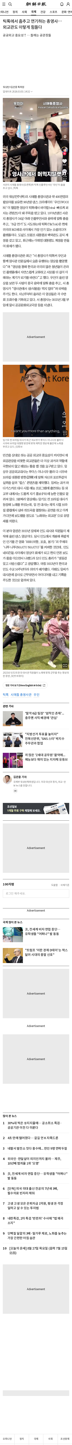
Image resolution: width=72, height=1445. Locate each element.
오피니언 (7, 1438)
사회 (50, 1438)
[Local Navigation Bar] (4, 4)
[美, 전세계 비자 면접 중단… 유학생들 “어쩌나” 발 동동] (13, 934)
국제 (36, 1438)
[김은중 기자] (7, 779)
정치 (22, 1438)
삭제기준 (64, 885)
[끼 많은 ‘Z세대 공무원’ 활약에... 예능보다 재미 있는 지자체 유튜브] (13, 760)
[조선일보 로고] (36, 4)
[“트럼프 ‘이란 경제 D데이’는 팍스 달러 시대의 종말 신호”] (13, 955)
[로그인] (68, 4)
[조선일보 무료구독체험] (36, 808)
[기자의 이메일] (15, 792)
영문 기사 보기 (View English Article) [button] (23, 685)
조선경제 (64, 1438)
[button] (4, 4)
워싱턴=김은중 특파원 (13, 87)
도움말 (54, 885)
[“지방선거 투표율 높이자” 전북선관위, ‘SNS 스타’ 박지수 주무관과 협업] (13, 739)
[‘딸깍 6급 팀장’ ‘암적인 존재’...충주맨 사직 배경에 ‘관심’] (13, 718)
